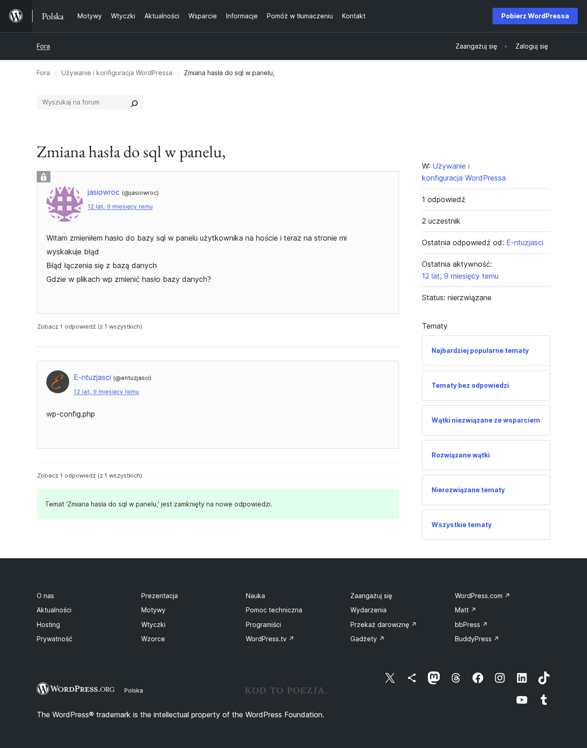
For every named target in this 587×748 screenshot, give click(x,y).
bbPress (471, 624)
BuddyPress (477, 639)
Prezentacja (159, 596)
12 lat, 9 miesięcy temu (120, 206)
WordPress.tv (270, 639)
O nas (45, 596)
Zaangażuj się (371, 596)
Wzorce (153, 639)
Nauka (255, 596)
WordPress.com (482, 596)
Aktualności (54, 610)
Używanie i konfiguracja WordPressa (116, 73)
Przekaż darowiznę (383, 624)
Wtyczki (153, 624)
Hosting (48, 624)
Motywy (153, 610)
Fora (43, 46)
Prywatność (54, 639)
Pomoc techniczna (274, 610)
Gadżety (367, 639)
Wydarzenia (368, 610)
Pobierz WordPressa (535, 16)
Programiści (263, 624)
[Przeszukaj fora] (134, 102)
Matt (465, 610)
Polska (133, 690)
